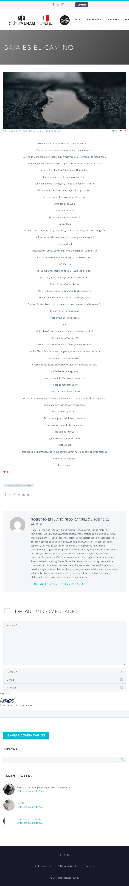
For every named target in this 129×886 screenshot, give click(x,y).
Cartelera (113, 19)
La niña (20, 803)
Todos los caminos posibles (19, 485)
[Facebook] (53, 4)
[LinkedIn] (23, 494)
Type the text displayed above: (16, 705)
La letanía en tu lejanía (29, 819)
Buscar (122, 760)
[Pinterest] (14, 494)
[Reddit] (28, 494)
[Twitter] (58, 4)
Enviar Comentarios (26, 735)
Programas (94, 19)
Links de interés (43, 866)
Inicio (78, 19)
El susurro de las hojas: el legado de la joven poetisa (44, 787)
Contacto (82, 4)
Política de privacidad (68, 866)
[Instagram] (62, 4)
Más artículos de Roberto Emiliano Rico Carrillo (59, 584)
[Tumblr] (19, 494)
